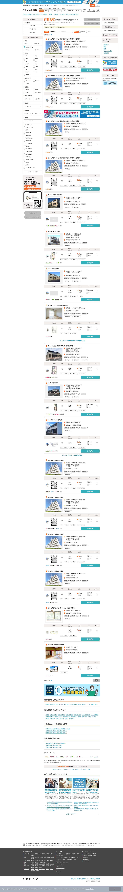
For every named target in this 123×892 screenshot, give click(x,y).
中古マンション (67, 769)
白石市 (89, 716)
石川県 (47, 860)
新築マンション (57, 769)
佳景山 (92, 704)
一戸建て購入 (59, 859)
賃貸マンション (62, 853)
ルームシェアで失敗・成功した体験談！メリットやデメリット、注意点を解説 (92, 791)
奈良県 (47, 864)
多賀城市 (52, 718)
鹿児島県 (33, 870)
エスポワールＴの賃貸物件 (55, 420)
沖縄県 (37, 870)
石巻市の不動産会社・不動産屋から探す (56, 731)
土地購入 (58, 861)
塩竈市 (79, 716)
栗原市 (66, 718)
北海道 (32, 853)
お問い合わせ (86, 857)
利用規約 (92, 878)
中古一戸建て (83, 769)
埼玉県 (41, 857)
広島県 (32, 865)
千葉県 (44, 857)
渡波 (57, 704)
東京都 (32, 857)
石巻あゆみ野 (73, 704)
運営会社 (73, 878)
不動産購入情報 (60, 855)
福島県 (32, 855)
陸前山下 (84, 704)
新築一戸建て (75, 769)
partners (34, 889)
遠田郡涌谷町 (61, 715)
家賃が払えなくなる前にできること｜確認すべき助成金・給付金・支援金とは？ (65, 791)
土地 (89, 769)
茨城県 (48, 857)
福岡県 (32, 869)
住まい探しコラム (60, 868)
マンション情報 (60, 864)
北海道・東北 (27, 853)
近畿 (25, 864)
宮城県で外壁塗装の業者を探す (54, 747)
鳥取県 (40, 865)
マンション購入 (60, 857)
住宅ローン (59, 869)
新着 (105, 49)
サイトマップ (86, 861)
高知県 (40, 867)
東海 (25, 862)
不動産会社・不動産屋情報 (62, 862)
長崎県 (40, 869)
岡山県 (36, 865)
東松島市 (71, 718)
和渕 (68, 704)
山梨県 (36, 860)
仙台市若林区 (58, 716)
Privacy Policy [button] (90, 889)
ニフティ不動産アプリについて (90, 855)
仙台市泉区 (74, 716)
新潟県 (32, 860)
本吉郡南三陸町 (86, 715)
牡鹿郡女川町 (77, 715)
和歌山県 (52, 864)
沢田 (65, 704)
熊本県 (43, 869)
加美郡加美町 (53, 715)
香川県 (32, 867)
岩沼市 (57, 718)
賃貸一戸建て (77, 853)
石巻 (88, 704)
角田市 (47, 718)
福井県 (51, 860)
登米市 (62, 718)
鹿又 (96, 704)
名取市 (94, 716)
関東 (25, 857)
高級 (105, 47)
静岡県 (40, 862)
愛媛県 (36, 867)
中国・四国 (26, 865)
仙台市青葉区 (94, 715)
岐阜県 (36, 862)
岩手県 (40, 853)
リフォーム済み (108, 51)
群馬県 (32, 858)
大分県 (47, 869)
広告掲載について (87, 859)
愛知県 (32, 862)
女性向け (106, 44)
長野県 (40, 860)
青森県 (36, 853)
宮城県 (43, 853)
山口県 (47, 865)
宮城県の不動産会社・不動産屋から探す (56, 733)
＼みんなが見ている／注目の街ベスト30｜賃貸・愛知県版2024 (79, 791)
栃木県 (52, 857)
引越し (57, 873)
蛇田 (79, 704)
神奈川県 (37, 857)
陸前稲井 (52, 704)
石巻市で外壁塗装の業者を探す (54, 745)
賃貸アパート (70, 853)
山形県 (51, 853)
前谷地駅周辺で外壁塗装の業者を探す (55, 743)
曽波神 (47, 704)
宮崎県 (51, 869)
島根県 (43, 865)
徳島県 (51, 865)
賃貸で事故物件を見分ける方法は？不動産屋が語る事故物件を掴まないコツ (51, 791)
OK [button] (115, 889)
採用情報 (98, 878)
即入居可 (106, 53)
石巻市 (47, 715)
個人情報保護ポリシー (83, 878)
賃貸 (57, 853)
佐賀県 (36, 869)
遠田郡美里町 (69, 715)
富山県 (43, 860)
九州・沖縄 (26, 869)
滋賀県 (43, 864)
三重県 (43, 862)
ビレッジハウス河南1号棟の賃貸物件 (58, 305)
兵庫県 (36, 864)
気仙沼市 (84, 716)
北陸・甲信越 (27, 860)
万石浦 (61, 704)
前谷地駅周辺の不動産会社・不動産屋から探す (58, 729)
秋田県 (47, 853)
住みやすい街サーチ (61, 866)
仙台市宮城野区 (50, 716)
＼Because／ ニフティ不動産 (89, 853)
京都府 (40, 864)
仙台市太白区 (66, 716)
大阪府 (32, 864)
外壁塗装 (58, 871)
